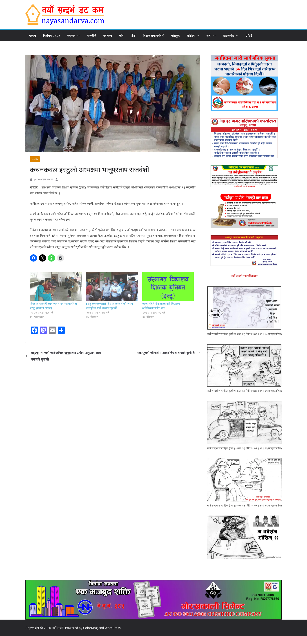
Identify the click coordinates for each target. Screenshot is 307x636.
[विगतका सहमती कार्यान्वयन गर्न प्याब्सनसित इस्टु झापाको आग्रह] (56, 286)
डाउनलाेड (228, 35)
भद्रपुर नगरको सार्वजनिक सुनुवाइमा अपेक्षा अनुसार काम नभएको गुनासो (66, 356)
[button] (77, 35)
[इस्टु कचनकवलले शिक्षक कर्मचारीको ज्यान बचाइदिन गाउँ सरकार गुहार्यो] (112, 286)
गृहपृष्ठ (32, 35)
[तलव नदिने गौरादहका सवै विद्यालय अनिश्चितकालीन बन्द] (168, 286)
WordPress (113, 628)
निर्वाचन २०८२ (51, 35)
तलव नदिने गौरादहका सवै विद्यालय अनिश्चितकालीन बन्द (161, 305)
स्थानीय (35, 159)
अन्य (208, 35)
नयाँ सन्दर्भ (57, 628)
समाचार (71, 35)
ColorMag (90, 628)
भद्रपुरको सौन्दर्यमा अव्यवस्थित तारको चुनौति (166, 352)
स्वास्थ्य (107, 35)
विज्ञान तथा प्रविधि (153, 35)
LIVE (249, 35)
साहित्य (191, 35)
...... (61, 179)
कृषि (121, 35)
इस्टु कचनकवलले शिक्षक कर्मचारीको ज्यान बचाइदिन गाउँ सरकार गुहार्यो (109, 305)
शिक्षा (133, 35)
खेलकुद (175, 35)
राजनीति (91, 35)
